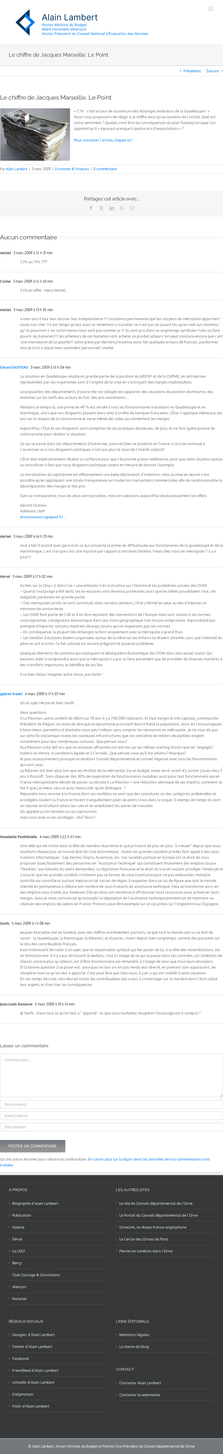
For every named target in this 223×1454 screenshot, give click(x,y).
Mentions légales (134, 1334)
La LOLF (18, 1251)
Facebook (20, 1358)
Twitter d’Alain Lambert (32, 1346)
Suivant (212, 71)
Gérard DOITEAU (14, 367)
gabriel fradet (11, 694)
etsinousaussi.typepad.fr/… (43, 516)
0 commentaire (105, 169)
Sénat (17, 1239)
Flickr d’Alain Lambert (30, 1406)
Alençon (19, 1286)
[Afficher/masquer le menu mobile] (211, 9)
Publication (21, 1215)
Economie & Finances (72, 169)
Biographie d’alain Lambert (35, 1203)
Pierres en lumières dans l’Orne (145, 1251)
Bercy (16, 1263)
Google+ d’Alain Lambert (33, 1334)
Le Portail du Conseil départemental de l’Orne (158, 1215)
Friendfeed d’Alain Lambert (35, 1370)
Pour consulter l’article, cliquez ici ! (103, 140)
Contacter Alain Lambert (140, 1383)
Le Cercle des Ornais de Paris (143, 1239)
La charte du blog (134, 1346)
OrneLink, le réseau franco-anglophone (152, 1227)
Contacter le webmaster (140, 1394)
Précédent (192, 71)
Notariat (19, 1298)
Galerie (18, 1227)
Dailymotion (22, 1394)
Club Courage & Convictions (36, 1274)
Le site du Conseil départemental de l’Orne (156, 1203)
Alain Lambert (16, 169)
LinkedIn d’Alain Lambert (33, 1382)
